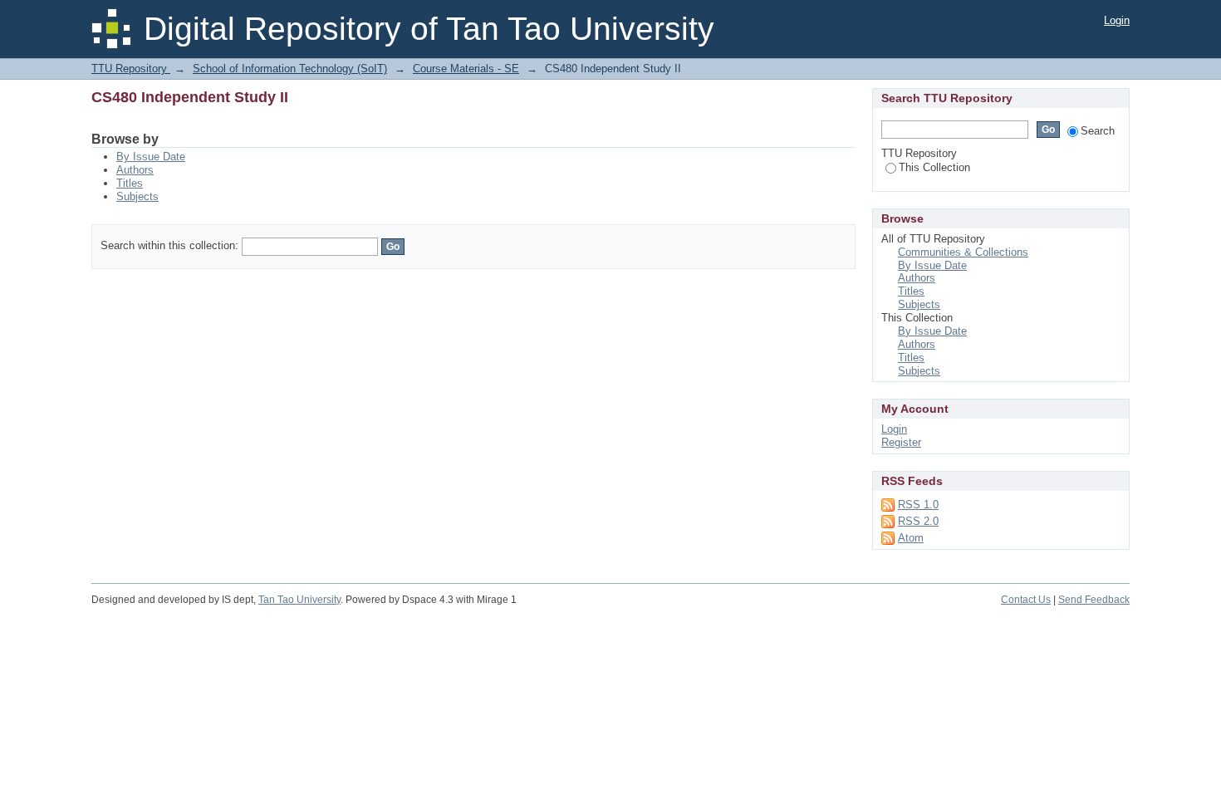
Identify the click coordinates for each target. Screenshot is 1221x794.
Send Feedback (1094, 599)
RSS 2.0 (918, 521)
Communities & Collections (963, 252)
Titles (129, 183)
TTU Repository (130, 68)
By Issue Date (150, 156)
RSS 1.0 (918, 504)
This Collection (934, 167)
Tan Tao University (299, 599)
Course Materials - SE (466, 68)
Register (901, 442)
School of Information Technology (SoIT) (290, 68)
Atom (911, 538)
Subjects (137, 196)
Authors (135, 170)
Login (1117, 20)
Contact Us (1026, 599)
